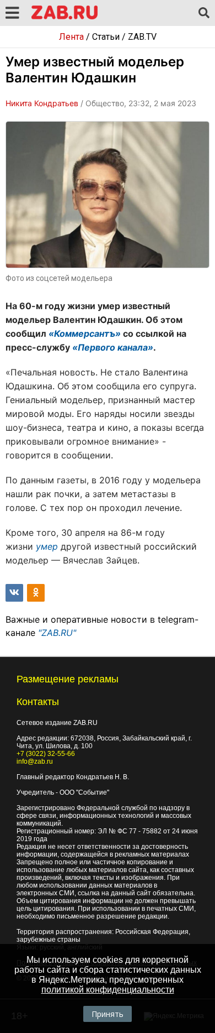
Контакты (38, 701)
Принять (107, 1014)
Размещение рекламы (68, 679)
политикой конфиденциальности (107, 989)
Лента (71, 37)
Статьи (106, 37)
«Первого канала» (112, 347)
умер (47, 546)
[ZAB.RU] (64, 17)
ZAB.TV (142, 37)
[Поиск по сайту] (204, 13)
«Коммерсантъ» (85, 333)
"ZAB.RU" (57, 632)
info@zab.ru (35, 761)
